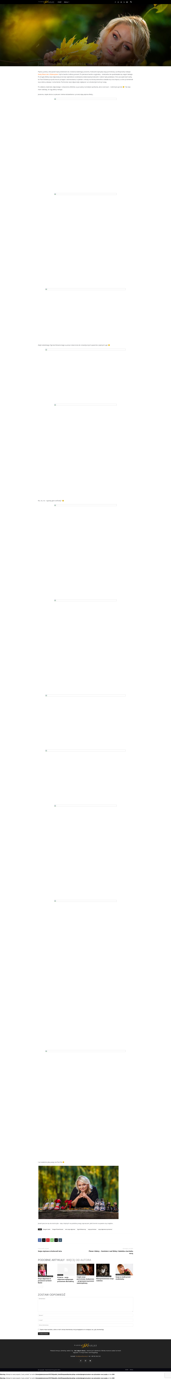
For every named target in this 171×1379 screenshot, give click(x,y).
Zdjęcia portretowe (59, 59)
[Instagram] (118, 2)
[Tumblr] (60, 1240)
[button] (131, 2)
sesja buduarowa (81, 1274)
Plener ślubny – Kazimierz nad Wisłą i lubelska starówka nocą (111, 1252)
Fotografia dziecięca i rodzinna (45, 1276)
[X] (124, 2)
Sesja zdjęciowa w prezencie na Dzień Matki (45, 1281)
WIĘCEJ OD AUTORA (78, 1260)
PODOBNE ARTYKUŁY (51, 1260)
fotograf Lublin (46, 1229)
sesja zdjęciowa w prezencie (105, 1229)
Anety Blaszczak (43, 74)
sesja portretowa (92, 1229)
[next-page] (42, 1287)
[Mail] (121, 2)
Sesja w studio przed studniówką (123, 1278)
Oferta (66, 2)
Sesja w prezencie (45, 59)
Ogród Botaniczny (81, 1229)
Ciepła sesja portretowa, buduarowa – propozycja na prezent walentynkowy (85, 1280)
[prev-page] (39, 1287)
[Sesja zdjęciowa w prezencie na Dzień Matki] (46, 1270)
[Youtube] (127, 2)
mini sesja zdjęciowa (70, 1229)
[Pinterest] (48, 1240)
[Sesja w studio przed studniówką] (124, 1269)
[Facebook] (115, 2)
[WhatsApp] (52, 1240)
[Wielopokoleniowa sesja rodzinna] (105, 1270)
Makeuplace (54, 74)
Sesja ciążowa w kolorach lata (50, 1251)
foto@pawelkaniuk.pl (82, 1356)
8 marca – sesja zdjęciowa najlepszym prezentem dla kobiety (65, 1279)
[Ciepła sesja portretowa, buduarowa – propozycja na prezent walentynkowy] (85, 1269)
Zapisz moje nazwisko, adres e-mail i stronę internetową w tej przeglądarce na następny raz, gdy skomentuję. (72, 1329)
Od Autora (60, 1275)
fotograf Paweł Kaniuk (57, 1229)
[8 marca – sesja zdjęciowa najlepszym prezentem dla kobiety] (66, 1270)
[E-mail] (56, 1240)
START (60, 2)
